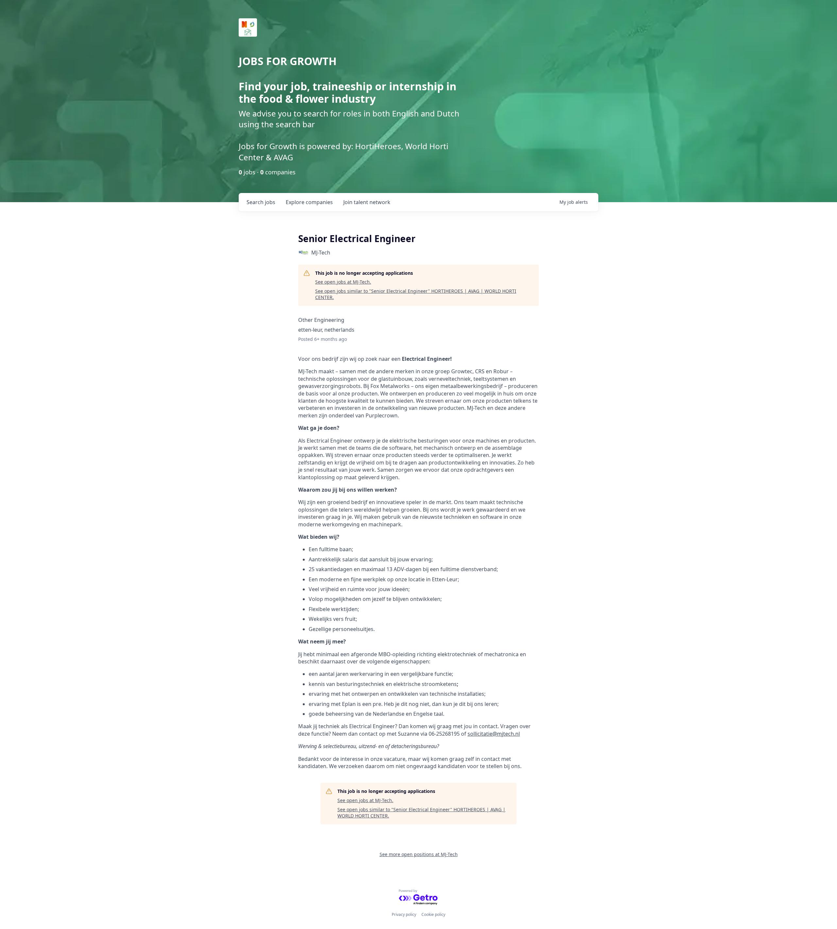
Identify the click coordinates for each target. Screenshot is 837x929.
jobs (261, 202)
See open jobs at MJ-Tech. (343, 282)
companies (309, 202)
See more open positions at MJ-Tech (419, 854)
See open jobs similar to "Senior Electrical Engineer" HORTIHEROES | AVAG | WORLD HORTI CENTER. (415, 294)
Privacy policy (404, 914)
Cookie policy (433, 914)
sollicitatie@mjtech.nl (494, 733)
